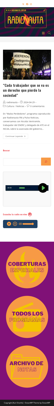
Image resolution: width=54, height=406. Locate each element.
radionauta (12, 102)
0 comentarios (37, 106)
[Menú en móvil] (44, 33)
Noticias (20, 106)
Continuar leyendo (17, 137)
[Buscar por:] (48, 33)
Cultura (10, 106)
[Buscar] (46, 161)
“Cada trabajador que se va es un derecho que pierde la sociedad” (26, 90)
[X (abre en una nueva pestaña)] (23, 4)
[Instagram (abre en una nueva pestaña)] (31, 4)
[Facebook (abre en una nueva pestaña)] (27, 4)
